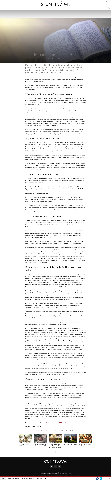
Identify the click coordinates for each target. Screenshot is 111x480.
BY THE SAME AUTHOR (64, 430)
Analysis (49, 1)
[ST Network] (55, 4)
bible (29, 426)
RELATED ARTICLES (45, 430)
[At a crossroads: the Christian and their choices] (70, 438)
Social (55, 8)
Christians (66, 442)
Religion (68, 8)
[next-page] (56, 452)
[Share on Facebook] (97, 478)
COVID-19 (35, 8)
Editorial (53, 1)
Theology (35, 442)
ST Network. (53, 472)
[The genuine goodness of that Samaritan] (25, 438)
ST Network (62, 422)
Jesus (80, 442)
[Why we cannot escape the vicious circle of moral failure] (40, 438)
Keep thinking (59, 1)
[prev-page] (54, 452)
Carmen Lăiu (50, 58)
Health (61, 8)
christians (33, 426)
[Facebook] (104, 1)
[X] (109, 1)
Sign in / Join (3, 1)
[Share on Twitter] (101, 478)
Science (75, 8)
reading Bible (39, 426)
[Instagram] (106, 1)
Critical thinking (45, 8)
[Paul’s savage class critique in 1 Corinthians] (85, 438)
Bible (20, 442)
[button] (109, 8)
